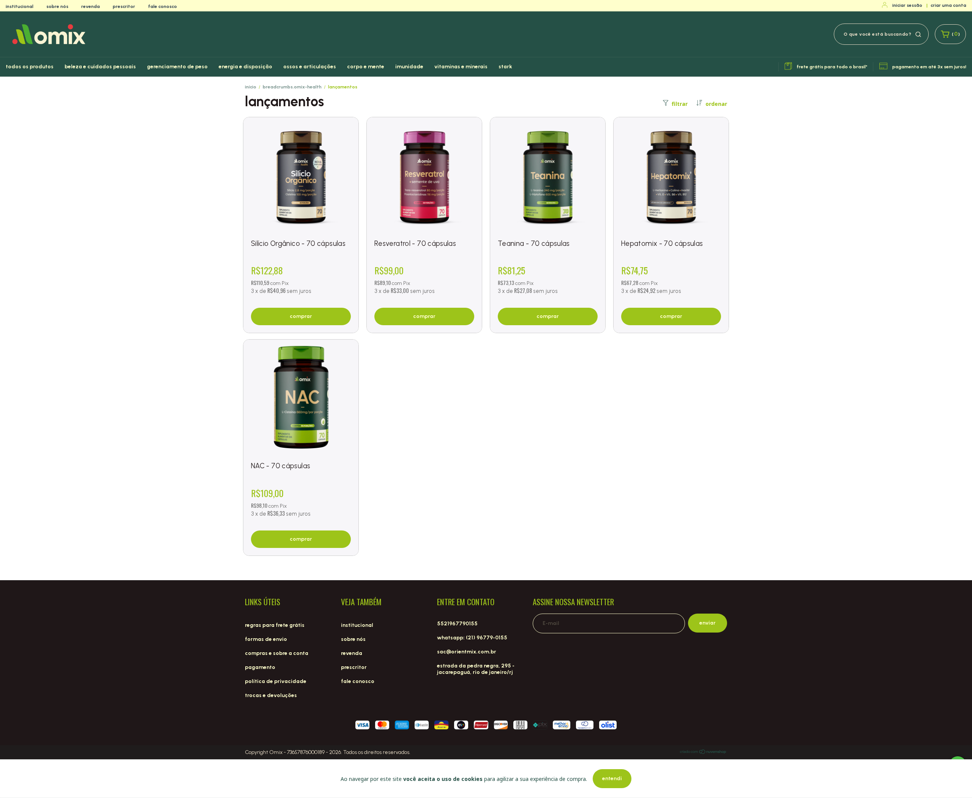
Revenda (90, 6)
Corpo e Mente (365, 66)
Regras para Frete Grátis (275, 625)
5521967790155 (457, 623)
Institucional (19, 6)
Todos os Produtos (30, 66)
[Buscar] (918, 33)
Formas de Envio (266, 639)
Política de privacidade (275, 681)
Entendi (612, 778)
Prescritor (124, 6)
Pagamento (260, 667)
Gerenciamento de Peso (177, 66)
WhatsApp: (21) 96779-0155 (472, 637)
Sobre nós (57, 6)
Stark (505, 66)
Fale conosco (162, 6)
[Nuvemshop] (703, 753)
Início (250, 87)
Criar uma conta (948, 5)
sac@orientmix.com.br (466, 651)
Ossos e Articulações (309, 66)
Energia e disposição (245, 66)
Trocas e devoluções (271, 695)
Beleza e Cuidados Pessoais (100, 66)
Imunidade (409, 66)
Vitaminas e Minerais (461, 66)
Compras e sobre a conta (276, 653)
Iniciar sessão (907, 5)
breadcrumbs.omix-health (292, 87)
